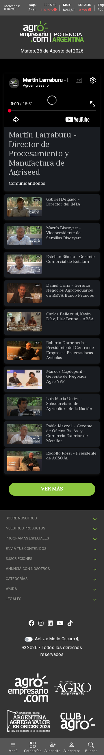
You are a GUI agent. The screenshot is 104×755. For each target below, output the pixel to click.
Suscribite (52, 751)
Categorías (33, 751)
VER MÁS (52, 489)
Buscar (91, 751)
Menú (13, 751)
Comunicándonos (27, 183)
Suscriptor (72, 751)
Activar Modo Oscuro (55, 638)
